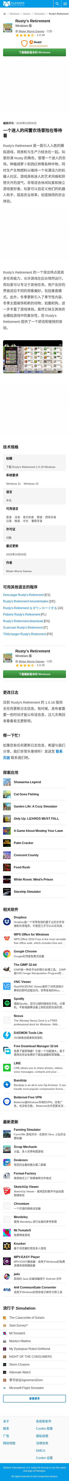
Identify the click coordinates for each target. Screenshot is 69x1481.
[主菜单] (65, 4)
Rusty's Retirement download (23, 621)
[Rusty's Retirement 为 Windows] (7, 27)
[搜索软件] (57, 4)
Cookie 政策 (44, 1428)
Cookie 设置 (44, 1458)
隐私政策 (42, 1435)
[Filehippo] (13, 4)
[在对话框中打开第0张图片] (32, 356)
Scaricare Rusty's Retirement (23, 627)
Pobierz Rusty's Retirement (21, 614)
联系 (6, 1428)
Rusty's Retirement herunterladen (25, 601)
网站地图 (9, 1443)
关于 (6, 1421)
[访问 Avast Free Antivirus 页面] (34, 43)
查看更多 (34, 1398)
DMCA (40, 1450)
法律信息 (42, 1443)
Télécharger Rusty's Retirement (24, 634)
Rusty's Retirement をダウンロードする (30, 608)
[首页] (4, 14)
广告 (6, 1435)
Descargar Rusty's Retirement (23, 594)
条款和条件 (43, 1421)
